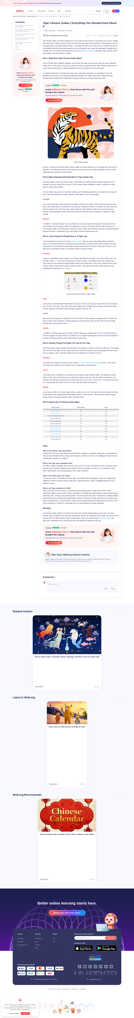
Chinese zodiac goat (56, 428)
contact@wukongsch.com (95, 979)
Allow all (25, 1013)
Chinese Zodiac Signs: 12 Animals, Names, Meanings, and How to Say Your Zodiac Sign (67, 657)
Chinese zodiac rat (55, 410)
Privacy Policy (75, 989)
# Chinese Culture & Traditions (64, 30)
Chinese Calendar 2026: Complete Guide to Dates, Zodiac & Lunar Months (67, 834)
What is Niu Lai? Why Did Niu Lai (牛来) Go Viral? (67, 727)
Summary (18, 49)
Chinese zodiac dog (55, 436)
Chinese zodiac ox (55, 413)
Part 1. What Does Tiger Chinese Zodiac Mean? (24, 26)
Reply (113, 588)
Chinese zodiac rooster (55, 434)
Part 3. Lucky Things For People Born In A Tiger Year (25, 34)
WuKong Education (87, 51)
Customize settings (14, 1013)
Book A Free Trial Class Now (111, 3)
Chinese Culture (31, 16)
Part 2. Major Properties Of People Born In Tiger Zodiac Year (24, 30)
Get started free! (25, 85)
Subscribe (110, 938)
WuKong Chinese (105, 518)
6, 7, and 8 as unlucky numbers (89, 363)
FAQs (16, 46)
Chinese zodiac (76, 241)
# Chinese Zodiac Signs (49, 30)
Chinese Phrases (21, 16)
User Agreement (66, 989)
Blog (14, 16)
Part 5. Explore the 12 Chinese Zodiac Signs (23, 43)
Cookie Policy (83, 989)
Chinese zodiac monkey (55, 431)
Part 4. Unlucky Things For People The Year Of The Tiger (24, 39)
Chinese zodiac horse (55, 426)
